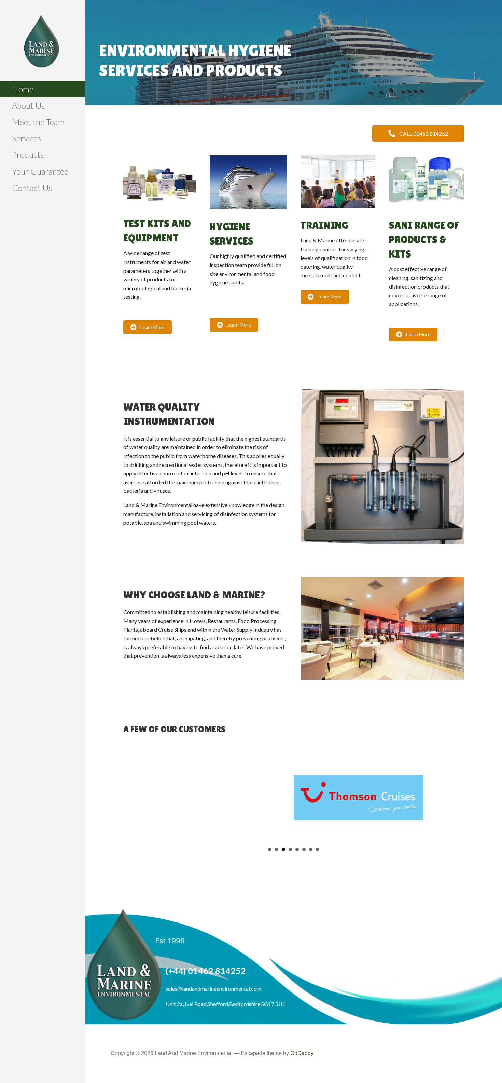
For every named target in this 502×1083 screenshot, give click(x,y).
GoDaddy (301, 1049)
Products (28, 154)
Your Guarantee (40, 171)
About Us (28, 105)
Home (22, 89)
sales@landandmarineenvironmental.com (213, 984)
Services (26, 138)
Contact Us (32, 188)
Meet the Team (38, 122)
